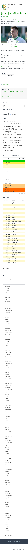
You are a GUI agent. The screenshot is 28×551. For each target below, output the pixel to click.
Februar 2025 (8, 326)
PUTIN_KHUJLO (19, 129)
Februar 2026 (8, 299)
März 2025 (7, 323)
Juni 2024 (7, 343)
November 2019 (8, 464)
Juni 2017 (7, 526)
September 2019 (8, 469)
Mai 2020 (7, 451)
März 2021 (7, 429)
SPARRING (6, 148)
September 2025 (8, 310)
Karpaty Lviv (9, 160)
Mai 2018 (7, 504)
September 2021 (8, 416)
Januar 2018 (7, 513)
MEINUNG (18, 126)
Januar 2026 (7, 301)
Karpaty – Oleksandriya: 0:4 (8, 96)
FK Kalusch (16, 21)
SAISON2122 (7, 140)
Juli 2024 (7, 341)
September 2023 (8, 363)
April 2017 (7, 530)
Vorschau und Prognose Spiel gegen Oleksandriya (13, 90)
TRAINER (14, 148)
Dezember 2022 (8, 383)
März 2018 (7, 508)
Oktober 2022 (8, 387)
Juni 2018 (7, 502)
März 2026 (7, 297)
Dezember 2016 (8, 533)
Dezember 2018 (8, 489)
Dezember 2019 (8, 462)
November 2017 (8, 517)
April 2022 (7, 400)
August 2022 (7, 392)
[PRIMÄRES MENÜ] (3, 1)
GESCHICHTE (9, 124)
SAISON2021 (18, 137)
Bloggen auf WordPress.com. (14, 541)
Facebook (6, 268)
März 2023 (7, 376)
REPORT (7, 132)
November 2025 (8, 306)
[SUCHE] (25, 1)
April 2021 (7, 427)
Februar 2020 (8, 458)
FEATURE (4, 124)
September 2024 (8, 337)
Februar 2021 (8, 431)
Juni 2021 (7, 422)
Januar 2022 (7, 407)
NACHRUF (6, 129)
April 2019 (7, 480)
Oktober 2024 (8, 334)
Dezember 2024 (8, 330)
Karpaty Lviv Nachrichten (15, 5)
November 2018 (8, 491)
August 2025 (7, 312)
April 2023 (7, 374)
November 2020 (8, 438)
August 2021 (7, 418)
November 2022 (8, 385)
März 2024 (7, 350)
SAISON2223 (16, 140)
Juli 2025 (7, 315)
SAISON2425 (17, 143)
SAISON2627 (17, 145)
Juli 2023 (7, 367)
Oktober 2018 (8, 493)
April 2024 (7, 348)
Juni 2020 (7, 449)
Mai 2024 (7, 345)
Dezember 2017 (8, 515)
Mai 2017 (7, 528)
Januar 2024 (7, 354)
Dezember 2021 (8, 409)
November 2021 (8, 411)
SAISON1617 (14, 132)
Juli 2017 (7, 524)
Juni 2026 (7, 290)
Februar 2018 (8, 511)
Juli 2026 (7, 288)
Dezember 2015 (8, 535)
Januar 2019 (7, 486)
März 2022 (7, 403)
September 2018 (8, 495)
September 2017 (8, 520)
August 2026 (7, 286)
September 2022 (8, 389)
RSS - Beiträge (8, 279)
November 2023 (8, 359)
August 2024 (7, 339)
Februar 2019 (8, 484)
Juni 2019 (7, 475)
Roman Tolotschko (19, 19)
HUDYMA (13, 124)
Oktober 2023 (8, 361)
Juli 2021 (7, 420)
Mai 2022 (7, 398)
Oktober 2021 (8, 414)
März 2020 (7, 456)
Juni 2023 (7, 370)
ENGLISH (16, 122)
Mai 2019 (7, 478)
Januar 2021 (7, 434)
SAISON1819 (17, 135)
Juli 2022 (7, 394)
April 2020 (7, 453)
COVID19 (12, 122)
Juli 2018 (7, 500)
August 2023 (7, 365)
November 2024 (8, 332)
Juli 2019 (7, 473)
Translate (13, 114)
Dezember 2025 (8, 303)
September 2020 (8, 442)
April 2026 (7, 295)
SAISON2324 (8, 142)
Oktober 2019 (8, 467)
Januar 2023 (7, 381)
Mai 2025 (7, 319)
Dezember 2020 (8, 436)
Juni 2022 (7, 396)
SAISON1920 (5, 84)
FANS (20, 122)
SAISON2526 (8, 145)
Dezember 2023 (8, 356)
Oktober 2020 (8, 440)
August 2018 (7, 497)
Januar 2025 (7, 328)
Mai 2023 (7, 372)
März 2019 (7, 482)
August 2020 (7, 445)
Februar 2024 (8, 352)
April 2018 (7, 506)
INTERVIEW (19, 124)
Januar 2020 (7, 460)
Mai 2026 (7, 292)
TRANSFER (10, 84)
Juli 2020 (7, 447)
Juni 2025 (7, 317)
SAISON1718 (7, 135)
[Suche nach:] (14, 105)
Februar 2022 (8, 405)
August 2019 (7, 471)
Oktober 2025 (8, 308)
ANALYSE (6, 122)
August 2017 (7, 522)
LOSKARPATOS (8, 126)
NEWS (11, 129)
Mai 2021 (7, 425)
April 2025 (7, 321)
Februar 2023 (8, 378)
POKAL (16, 129)
